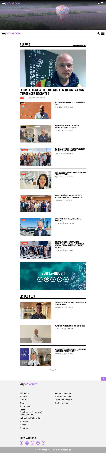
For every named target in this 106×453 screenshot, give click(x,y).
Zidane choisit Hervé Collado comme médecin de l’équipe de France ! (67, 127)
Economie (24, 150)
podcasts (24, 421)
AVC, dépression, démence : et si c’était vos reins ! (70, 103)
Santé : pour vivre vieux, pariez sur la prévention (68, 220)
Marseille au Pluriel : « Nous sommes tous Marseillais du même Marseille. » (70, 150)
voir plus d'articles (79, 46)
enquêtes (24, 428)
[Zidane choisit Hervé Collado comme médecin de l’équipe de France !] (35, 133)
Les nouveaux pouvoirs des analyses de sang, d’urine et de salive (70, 173)
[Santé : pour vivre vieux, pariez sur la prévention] (35, 227)
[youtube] (66, 279)
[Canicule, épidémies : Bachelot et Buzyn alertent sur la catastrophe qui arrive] (35, 203)
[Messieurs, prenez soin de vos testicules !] (35, 334)
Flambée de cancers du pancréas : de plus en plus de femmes (70, 303)
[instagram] (46, 279)
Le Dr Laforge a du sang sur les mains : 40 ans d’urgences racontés (52, 92)
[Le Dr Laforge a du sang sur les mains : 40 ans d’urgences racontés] (53, 68)
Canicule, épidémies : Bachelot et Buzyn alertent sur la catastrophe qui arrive (68, 196)
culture (23, 399)
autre (23, 127)
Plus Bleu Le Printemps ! (31, 412)
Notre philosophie (63, 396)
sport (22, 403)
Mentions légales (63, 393)
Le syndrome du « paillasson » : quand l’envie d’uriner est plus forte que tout (70, 350)
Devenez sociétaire (63, 399)
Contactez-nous (62, 403)
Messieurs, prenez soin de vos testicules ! (70, 326)
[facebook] (40, 279)
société (23, 396)
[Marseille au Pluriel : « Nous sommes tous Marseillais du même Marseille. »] (35, 157)
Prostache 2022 (27, 414)
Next (53, 370)
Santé (22, 98)
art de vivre (25, 406)
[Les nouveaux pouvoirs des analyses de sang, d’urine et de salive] (35, 180)
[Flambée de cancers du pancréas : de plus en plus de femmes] (35, 311)
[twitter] (59, 279)
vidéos (23, 424)
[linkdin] (53, 279)
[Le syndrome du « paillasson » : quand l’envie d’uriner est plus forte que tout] (35, 357)
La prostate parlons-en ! (30, 418)
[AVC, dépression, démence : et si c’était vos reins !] (35, 110)
